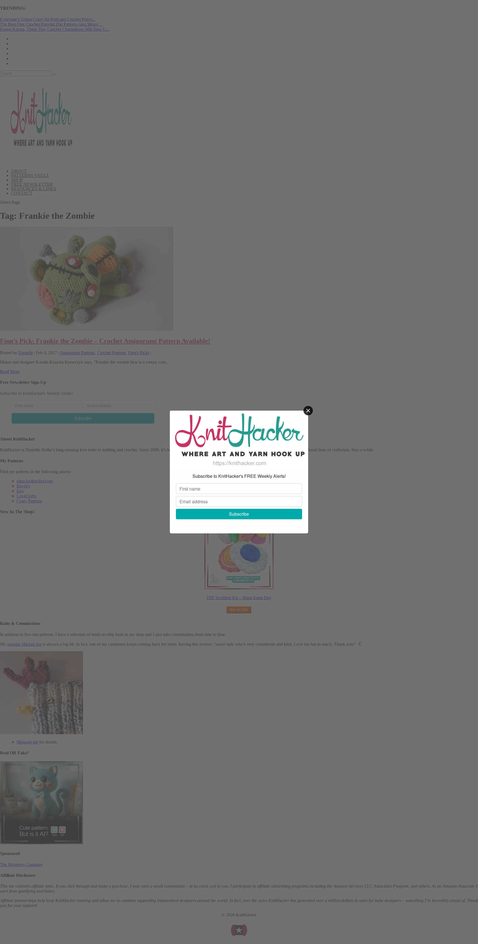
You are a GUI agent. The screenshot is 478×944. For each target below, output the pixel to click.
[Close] (308, 410)
